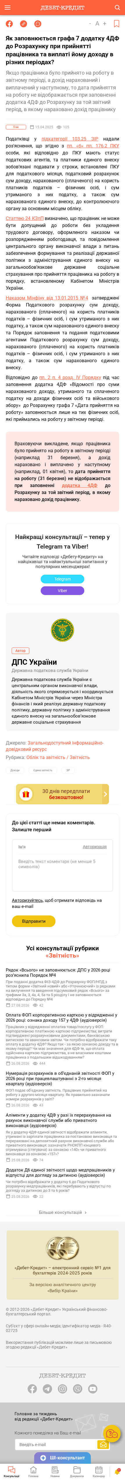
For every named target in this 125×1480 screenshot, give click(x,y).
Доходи (14, 770)
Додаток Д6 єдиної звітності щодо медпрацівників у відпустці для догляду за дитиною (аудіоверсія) (60, 1172)
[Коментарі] (37, 23)
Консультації (11, 1476)
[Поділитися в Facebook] (9, 23)
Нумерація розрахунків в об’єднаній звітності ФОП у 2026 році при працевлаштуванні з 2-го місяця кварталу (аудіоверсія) (60, 1078)
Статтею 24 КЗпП (25, 218)
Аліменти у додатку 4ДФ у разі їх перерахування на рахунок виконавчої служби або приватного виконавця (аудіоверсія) (58, 1120)
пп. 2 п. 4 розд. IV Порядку (70, 377)
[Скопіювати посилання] (23, 23)
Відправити (34, 921)
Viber (62, 590)
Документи (77, 1476)
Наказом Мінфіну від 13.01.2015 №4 (47, 298)
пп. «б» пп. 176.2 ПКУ (93, 146)
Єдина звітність (42, 770)
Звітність (80, 757)
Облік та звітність (45, 757)
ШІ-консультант (67, 1458)
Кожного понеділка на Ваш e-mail (48, 1433)
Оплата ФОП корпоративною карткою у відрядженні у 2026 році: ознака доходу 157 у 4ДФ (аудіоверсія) (61, 1017)
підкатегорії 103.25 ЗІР (70, 139)
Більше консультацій (61, 1212)
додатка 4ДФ (80, 485)
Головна (33, 1476)
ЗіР (68, 770)
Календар (99, 1476)
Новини (55, 1476)
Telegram (62, 579)
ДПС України (34, 662)
